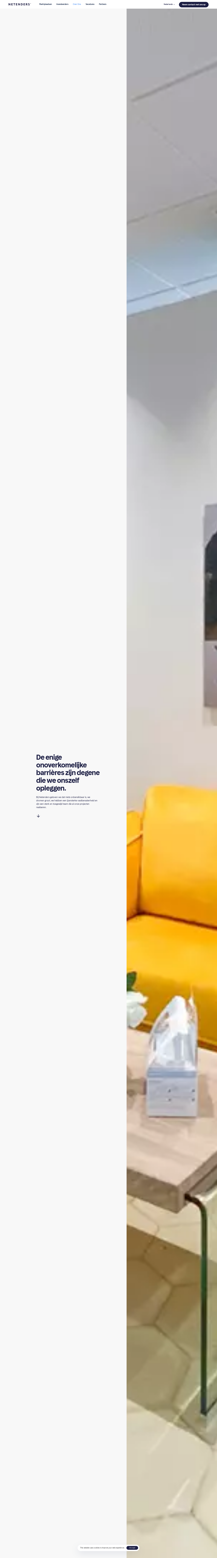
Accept (132, 1548)
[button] (169, 4)
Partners (102, 4)
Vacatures (90, 4)
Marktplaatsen (45, 4)
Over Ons (77, 4)
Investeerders (62, 4)
